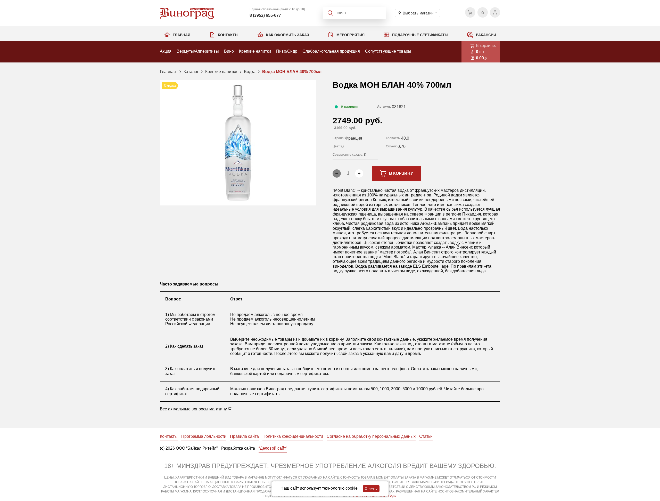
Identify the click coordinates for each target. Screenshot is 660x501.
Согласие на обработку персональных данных (371, 436)
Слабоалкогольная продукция (331, 51)
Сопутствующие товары (388, 51)
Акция (165, 51)
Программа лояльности (203, 436)
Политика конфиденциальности (292, 436)
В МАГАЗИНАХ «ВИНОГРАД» (374, 496)
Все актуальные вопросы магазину (194, 409)
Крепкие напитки (255, 51)
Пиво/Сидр (286, 51)
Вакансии (486, 35)
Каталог (191, 71)
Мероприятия (350, 35)
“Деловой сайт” (273, 448)
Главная (181, 35)
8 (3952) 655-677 (265, 15)
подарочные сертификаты (255, 394)
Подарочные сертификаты (420, 35)
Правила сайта (244, 436)
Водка (249, 71)
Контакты (228, 35)
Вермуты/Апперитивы (198, 51)
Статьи (426, 436)
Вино (229, 51)
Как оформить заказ (287, 35)
